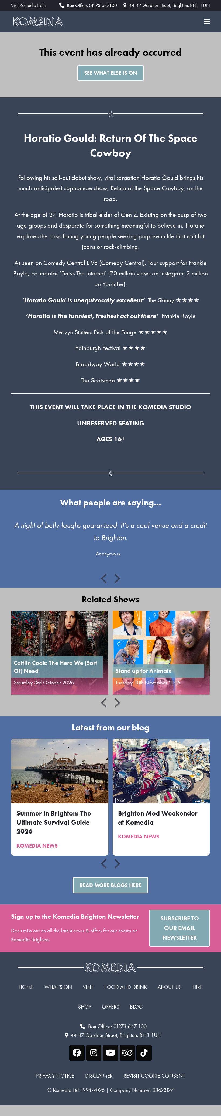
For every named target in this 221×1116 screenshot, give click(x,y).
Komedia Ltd (66, 1089)
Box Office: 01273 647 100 (117, 1026)
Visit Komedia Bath (28, 5)
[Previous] (104, 578)
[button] (207, 21)
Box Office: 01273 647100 (92, 5)
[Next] (116, 578)
